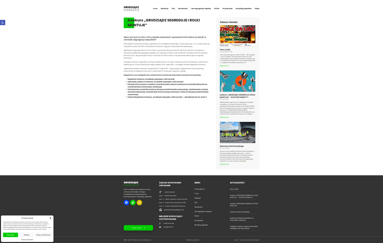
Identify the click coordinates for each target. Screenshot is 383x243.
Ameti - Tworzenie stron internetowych (246, 240)
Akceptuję (10, 235)
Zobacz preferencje (43, 235)
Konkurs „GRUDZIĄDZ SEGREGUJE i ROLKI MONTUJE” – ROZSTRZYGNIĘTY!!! (237, 96)
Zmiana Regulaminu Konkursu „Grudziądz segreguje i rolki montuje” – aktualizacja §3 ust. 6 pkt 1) (167, 97)
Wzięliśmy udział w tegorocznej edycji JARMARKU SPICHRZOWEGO (244, 227)
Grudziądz (132, 8)
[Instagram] (139, 202)
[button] (2, 22)
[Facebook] (126, 202)
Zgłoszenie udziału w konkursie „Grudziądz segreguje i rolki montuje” (156, 81)
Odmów (26, 235)
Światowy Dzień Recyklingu (232, 146)
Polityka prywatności (27, 239)
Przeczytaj (224, 66)
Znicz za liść (225, 49)
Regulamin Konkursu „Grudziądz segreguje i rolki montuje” (151, 79)
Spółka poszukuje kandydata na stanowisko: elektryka (241, 219)
